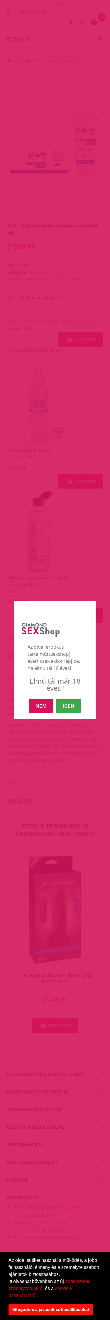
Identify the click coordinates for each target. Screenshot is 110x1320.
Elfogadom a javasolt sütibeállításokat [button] (50, 1309)
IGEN (69, 706)
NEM (41, 706)
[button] (40, 1296)
